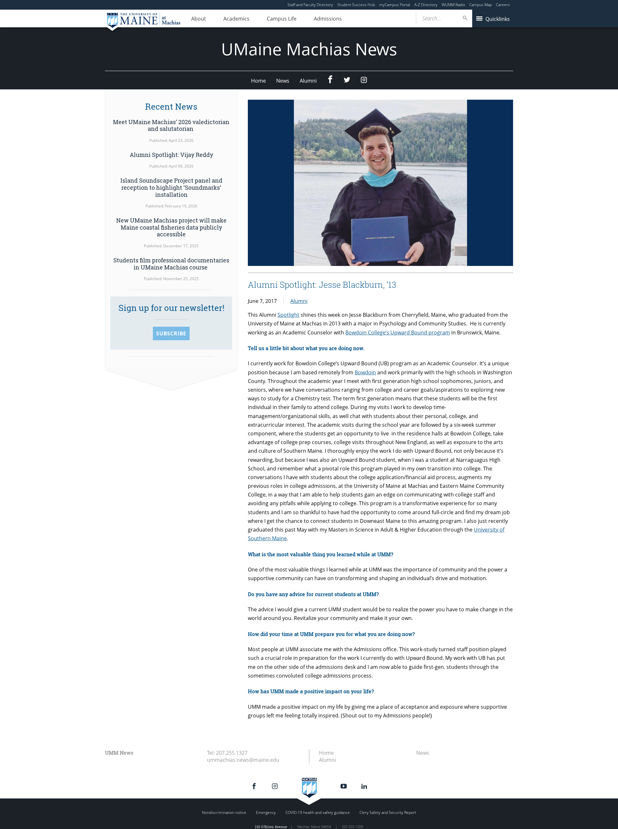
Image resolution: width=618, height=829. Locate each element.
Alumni (308, 80)
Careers (503, 4)
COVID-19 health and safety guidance (318, 812)
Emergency (266, 812)
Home (258, 80)
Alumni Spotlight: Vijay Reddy (171, 155)
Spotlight (288, 314)
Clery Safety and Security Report (388, 812)
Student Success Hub (356, 4)
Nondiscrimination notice (224, 812)
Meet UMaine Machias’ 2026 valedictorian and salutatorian (171, 125)
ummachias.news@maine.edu (243, 759)
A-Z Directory (425, 4)
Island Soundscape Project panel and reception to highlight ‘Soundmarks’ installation (171, 187)
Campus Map (480, 4)
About (198, 18)
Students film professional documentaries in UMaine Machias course (171, 263)
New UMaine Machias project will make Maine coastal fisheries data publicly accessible (171, 227)
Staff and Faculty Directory (310, 4)
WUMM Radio (453, 4)
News (282, 80)
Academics (236, 18)
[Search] (465, 18)
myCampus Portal (394, 4)
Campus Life (281, 18)
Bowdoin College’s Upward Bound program (397, 332)
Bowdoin (365, 372)
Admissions (328, 18)
